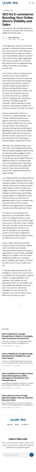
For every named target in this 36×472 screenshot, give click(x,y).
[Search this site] (30, 2)
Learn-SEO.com (13, 37)
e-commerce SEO (7, 10)
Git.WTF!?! (25, 424)
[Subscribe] (32, 455)
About (17, 424)
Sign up (9, 424)
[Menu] (33, 2)
